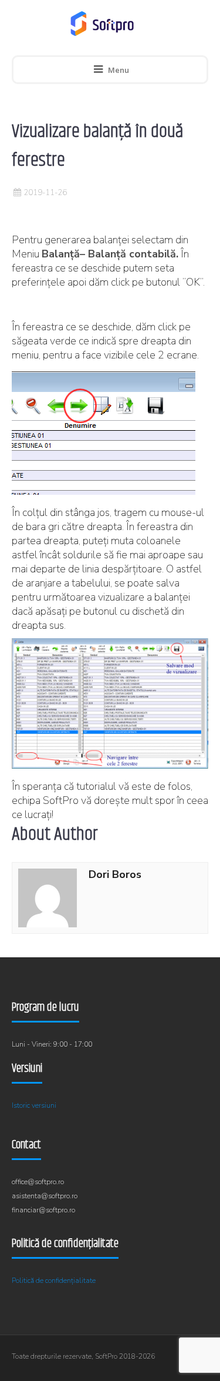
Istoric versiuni (34, 1105)
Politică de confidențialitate (54, 1280)
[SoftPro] (102, 23)
